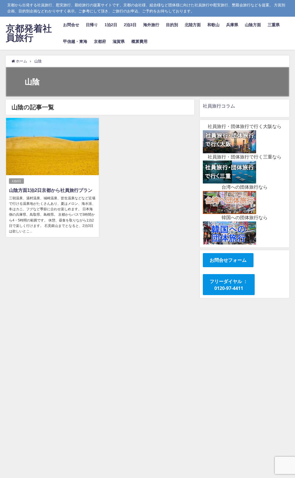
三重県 (274, 25)
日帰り (92, 25)
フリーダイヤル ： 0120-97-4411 (229, 284)
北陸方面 (193, 25)
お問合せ (71, 25)
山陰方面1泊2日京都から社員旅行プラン (50, 190)
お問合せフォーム (228, 260)
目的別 (172, 25)
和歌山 (213, 25)
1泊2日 (111, 25)
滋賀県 (119, 41)
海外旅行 (151, 25)
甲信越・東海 (75, 41)
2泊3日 (130, 25)
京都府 (100, 41)
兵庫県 (232, 25)
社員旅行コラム (219, 106)
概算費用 (139, 41)
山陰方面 (253, 25)
